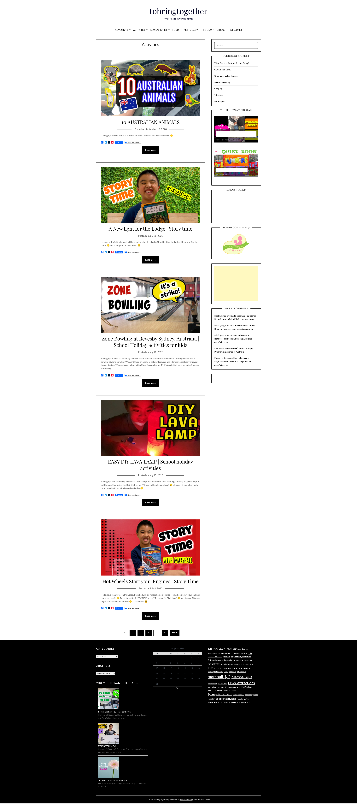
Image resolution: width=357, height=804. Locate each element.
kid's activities (227, 668)
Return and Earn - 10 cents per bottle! (114, 712)
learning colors (242, 667)
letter (226, 672)
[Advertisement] (236, 283)
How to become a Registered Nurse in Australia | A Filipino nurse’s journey (233, 338)
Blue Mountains (225, 653)
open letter (212, 687)
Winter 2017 (245, 702)
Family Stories (158, 30)
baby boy (245, 649)
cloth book (244, 653)
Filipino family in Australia (241, 657)
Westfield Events (224, 702)
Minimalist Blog (186, 799)
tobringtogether (178, 10)
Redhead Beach (222, 690)
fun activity (213, 663)
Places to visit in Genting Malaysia (228, 687)
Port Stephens (247, 687)
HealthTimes (220, 316)
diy (250, 653)
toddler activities (226, 698)
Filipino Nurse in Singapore (242, 660)
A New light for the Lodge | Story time (150, 228)
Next (174, 632)
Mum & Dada (191, 30)
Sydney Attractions (220, 694)
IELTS (210, 668)
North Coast (222, 683)
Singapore (232, 690)
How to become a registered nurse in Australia (237, 664)
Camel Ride (236, 653)
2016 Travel (213, 649)
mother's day (212, 683)
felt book (227, 657)
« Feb (177, 688)
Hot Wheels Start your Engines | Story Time (150, 581)
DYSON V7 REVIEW (107, 746)
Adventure (121, 30)
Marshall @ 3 (241, 677)
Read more (150, 150)
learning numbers (215, 671)
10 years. (218, 95)
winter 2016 (235, 702)
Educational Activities (215, 657)
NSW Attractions (241, 683)
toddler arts (212, 702)
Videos (221, 30)
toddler (211, 698)
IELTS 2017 (218, 668)
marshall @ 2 (219, 676)
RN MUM (207, 30)
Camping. (218, 88)
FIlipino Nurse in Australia (220, 660)
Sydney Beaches (238, 695)
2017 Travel (225, 648)
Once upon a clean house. (225, 76)
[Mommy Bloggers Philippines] (236, 254)
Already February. (222, 82)
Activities (139, 30)
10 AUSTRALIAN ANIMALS (150, 122)
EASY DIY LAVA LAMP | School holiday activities (150, 464)
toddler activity (243, 699)
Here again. (219, 101)
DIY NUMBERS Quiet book (232, 170)
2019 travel (237, 649)
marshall (232, 672)
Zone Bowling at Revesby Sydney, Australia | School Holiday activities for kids (150, 341)
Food (175, 30)
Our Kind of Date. (222, 69)
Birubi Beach (212, 653)
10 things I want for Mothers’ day (112, 780)
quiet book (212, 690)
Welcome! (236, 30)
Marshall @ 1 (241, 672)
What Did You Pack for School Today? (231, 63)
